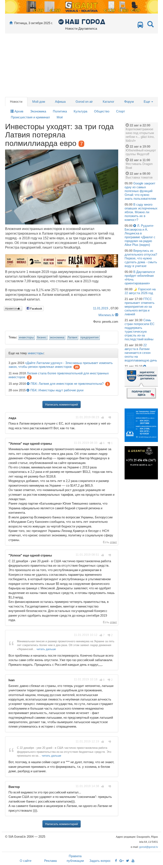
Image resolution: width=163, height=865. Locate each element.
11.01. (100, 308)
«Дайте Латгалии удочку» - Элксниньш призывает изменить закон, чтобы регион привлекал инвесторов (60, 364)
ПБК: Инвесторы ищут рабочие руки (56, 390)
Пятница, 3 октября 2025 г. (33, 23)
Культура (80, 111)
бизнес (41, 337)
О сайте (25, 860)
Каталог (108, 101)
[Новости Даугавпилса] (81, 21)
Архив (18, 111)
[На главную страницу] (11, 23)
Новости (16, 101)
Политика (60, 111)
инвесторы (26, 337)
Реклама (50, 860)
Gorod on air (84, 101)
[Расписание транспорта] (140, 26)
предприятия (89, 337)
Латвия (72, 337)
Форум (129, 101)
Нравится (11, 308)
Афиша (60, 101)
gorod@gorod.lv (148, 847)
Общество (101, 111)
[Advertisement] (81, 65)
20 (76, 367)
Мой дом (38, 101)
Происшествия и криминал (30, 117)
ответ (113, 542)
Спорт (120, 111)
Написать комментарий (61, 404)
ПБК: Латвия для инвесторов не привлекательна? (67, 383)
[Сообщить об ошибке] (116, 315)
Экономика (38, 111)
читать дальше (46, 649)
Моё (60, 117)
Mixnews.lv (106, 315)
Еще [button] (147, 101)
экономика (57, 337)
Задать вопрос (100, 860)
